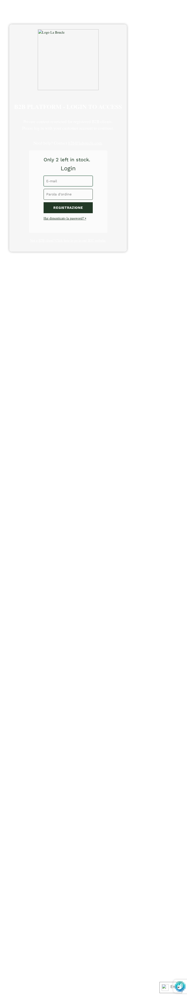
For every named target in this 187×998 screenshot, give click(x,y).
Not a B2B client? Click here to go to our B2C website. (68, 240)
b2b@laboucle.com (85, 143)
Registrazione (68, 208)
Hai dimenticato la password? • (65, 218)
